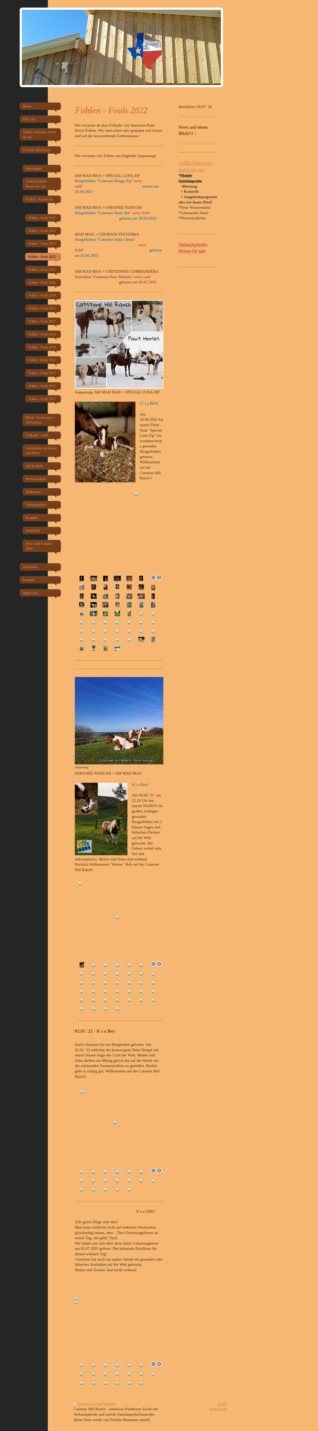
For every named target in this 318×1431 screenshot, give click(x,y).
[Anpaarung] (119, 720)
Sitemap (109, 1404)
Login (222, 1404)
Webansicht (218, 1409)
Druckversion (89, 1404)
